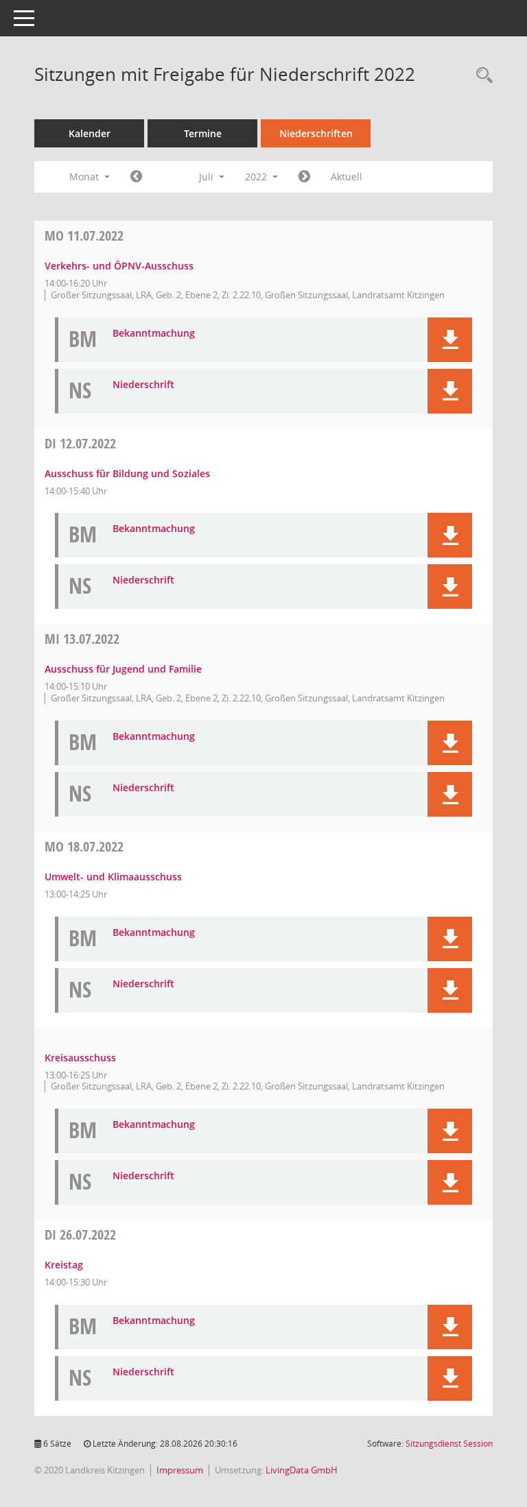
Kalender (89, 133)
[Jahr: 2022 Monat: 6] (136, 177)
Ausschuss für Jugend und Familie (123, 668)
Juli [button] (207, 176)
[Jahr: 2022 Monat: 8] (304, 177)
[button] (450, 339)
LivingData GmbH (302, 1470)
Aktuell (346, 176)
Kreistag (64, 1264)
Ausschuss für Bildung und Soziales (127, 473)
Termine (203, 133)
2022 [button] (257, 176)
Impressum (179, 1470)
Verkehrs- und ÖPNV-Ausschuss (119, 265)
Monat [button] (85, 176)
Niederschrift (143, 385)
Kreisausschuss (80, 1057)
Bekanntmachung (154, 333)
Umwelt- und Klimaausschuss (113, 876)
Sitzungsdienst (449, 1443)
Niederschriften (316, 133)
